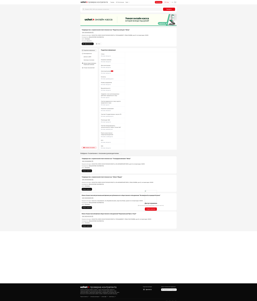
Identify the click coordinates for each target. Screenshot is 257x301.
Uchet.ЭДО (103, 296)
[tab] (89, 50)
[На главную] (94, 2)
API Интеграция (120, 2)
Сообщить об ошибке (90, 147)
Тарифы (112, 2)
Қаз (172, 2)
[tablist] (89, 59)
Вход (167, 2)
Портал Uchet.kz (84, 296)
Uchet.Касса (111, 296)
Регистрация (159, 2)
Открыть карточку (150, 209)
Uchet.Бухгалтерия (94, 296)
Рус (175, 2)
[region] (128, 20)
